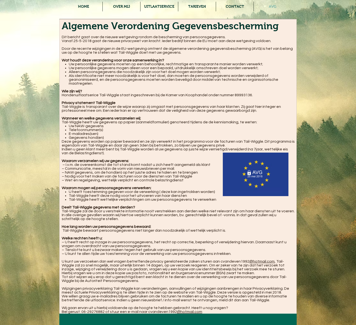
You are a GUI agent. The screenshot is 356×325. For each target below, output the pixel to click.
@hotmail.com (262, 261)
